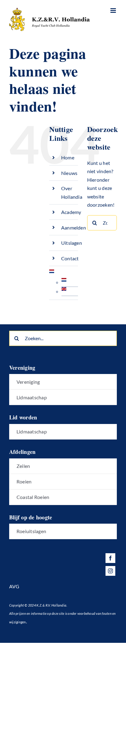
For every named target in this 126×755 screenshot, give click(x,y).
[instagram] (110, 570)
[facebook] (110, 558)
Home (67, 157)
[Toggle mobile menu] (113, 10)
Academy (71, 212)
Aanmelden (73, 227)
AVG (14, 586)
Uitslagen (71, 243)
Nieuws (69, 173)
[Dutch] (51, 273)
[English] (63, 291)
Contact (70, 258)
